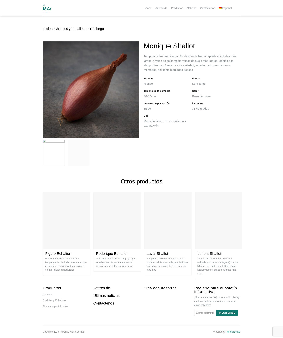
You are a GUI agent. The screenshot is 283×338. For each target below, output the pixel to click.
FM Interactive (233, 331)
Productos (177, 8)
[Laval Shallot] (167, 220)
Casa (148, 8)
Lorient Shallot (209, 253)
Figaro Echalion (58, 253)
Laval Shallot (157, 253)
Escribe (148, 78)
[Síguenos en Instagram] (150, 294)
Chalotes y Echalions (70, 29)
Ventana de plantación (157, 103)
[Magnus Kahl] (53, 8)
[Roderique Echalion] (117, 220)
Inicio (47, 29)
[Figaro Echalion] (66, 220)
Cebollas (47, 294)
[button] (239, 8)
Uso (146, 115)
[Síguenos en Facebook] (145, 294)
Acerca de (161, 8)
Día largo (97, 29)
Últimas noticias (106, 295)
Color (195, 90)
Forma (196, 78)
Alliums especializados (55, 306)
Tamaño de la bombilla (157, 90)
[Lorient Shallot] (218, 220)
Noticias (191, 8)
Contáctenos (207, 8)
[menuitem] (226, 8)
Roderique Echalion (112, 253)
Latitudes (197, 103)
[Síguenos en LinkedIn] (156, 294)
